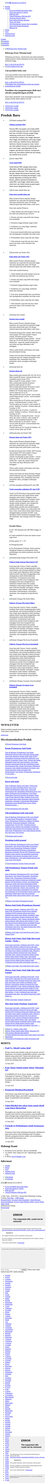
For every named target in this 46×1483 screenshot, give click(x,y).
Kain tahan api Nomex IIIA (19, 257)
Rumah (7, 7)
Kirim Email (5, 1208)
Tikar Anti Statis (14, 22)
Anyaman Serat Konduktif (20, 1200)
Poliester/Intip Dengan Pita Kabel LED (23, 562)
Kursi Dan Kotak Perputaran (19, 26)
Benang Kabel (6, 1200)
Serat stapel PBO (15, 163)
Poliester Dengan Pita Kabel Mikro (22, 603)
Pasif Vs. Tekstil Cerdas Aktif (18, 1048)
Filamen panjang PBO (17, 125)
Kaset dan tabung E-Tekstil (18, 12)
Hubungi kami (10, 36)
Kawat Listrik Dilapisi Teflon (24, 1202)
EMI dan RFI (14, 14)
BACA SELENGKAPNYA (14, 64)
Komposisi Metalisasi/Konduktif (19, 1090)
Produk (7, 8)
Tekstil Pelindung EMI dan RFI (20, 16)
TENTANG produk (12, 110)
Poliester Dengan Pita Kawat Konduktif (23, 644)
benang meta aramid (16, 319)
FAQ (7, 32)
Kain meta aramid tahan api (19, 194)
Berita (7, 30)
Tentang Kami (10, 34)
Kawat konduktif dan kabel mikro (20, 10)
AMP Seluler (19, 1198)
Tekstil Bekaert (35, 1200)
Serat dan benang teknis (17, 18)
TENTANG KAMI (11, 106)
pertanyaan (4, 735)
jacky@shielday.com (18, 1156)
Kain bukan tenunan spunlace (19, 20)
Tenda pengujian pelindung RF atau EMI (24, 489)
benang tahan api (15, 371)
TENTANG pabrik (11, 108)
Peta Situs (10, 1198)
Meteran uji (13, 28)
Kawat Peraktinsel (7, 1202)
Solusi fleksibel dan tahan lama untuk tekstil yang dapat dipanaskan (24, 1106)
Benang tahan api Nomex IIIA (20, 437)
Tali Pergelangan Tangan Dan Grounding (23, 24)
